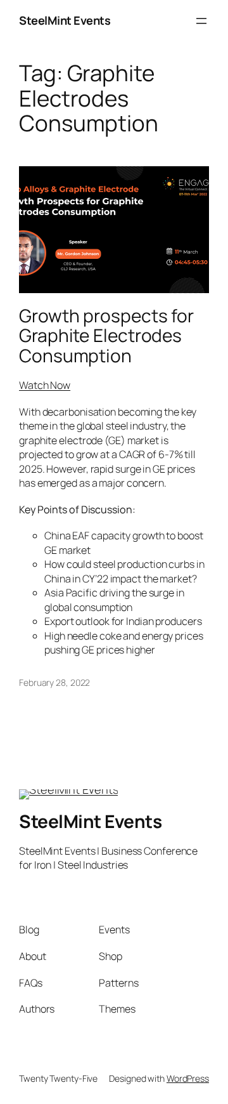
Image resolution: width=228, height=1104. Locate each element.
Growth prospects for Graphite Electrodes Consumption (106, 336)
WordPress (188, 1078)
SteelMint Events (64, 20)
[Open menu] (201, 21)
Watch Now (44, 385)
